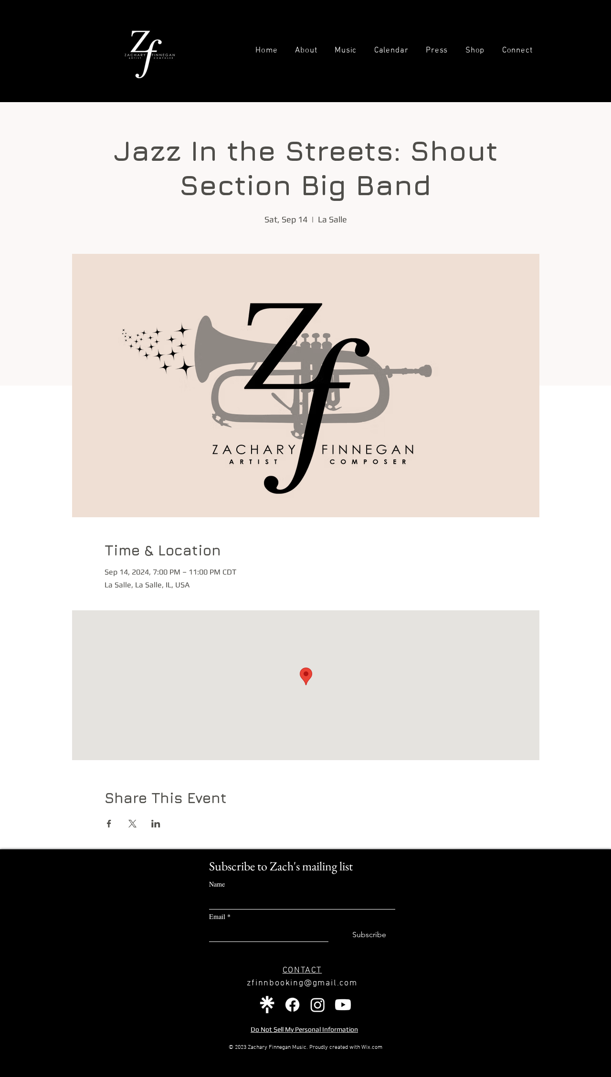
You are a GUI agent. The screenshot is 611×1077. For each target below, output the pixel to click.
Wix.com (371, 1047)
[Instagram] (317, 1004)
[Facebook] (292, 1004)
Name (217, 884)
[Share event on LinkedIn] (155, 823)
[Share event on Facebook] (109, 823)
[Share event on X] (132, 823)
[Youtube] (343, 1004)
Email (220, 916)
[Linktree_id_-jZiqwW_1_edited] (267, 1004)
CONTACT (302, 970)
